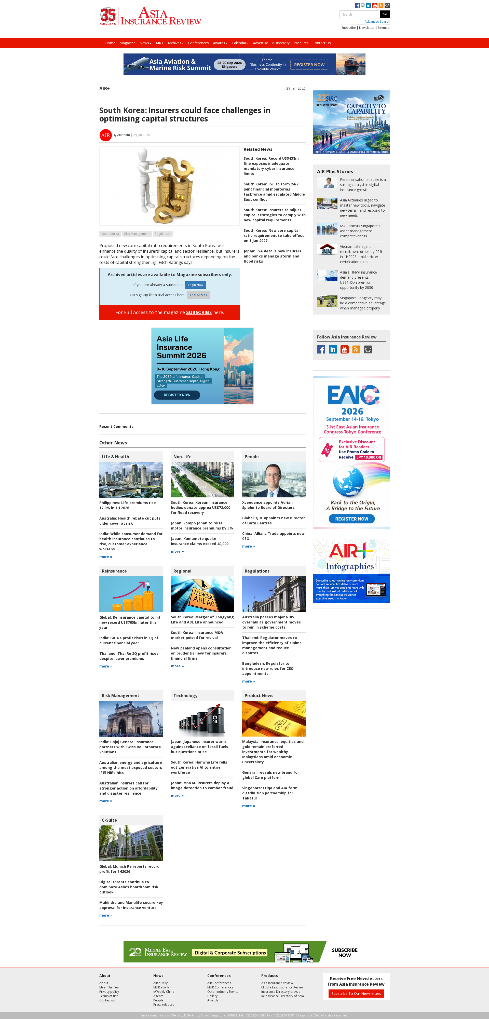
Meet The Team (110, 987)
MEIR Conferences (220, 987)
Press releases (163, 1004)
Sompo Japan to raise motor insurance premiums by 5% (202, 526)
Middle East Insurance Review (282, 987)
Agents (158, 996)
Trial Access (198, 295)
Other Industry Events (222, 991)
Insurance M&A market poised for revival (197, 635)
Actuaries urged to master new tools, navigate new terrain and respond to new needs (362, 208)
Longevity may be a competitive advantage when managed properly (363, 302)
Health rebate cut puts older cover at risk (129, 521)
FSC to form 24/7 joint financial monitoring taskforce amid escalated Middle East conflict (274, 192)
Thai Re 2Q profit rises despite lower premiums (128, 656)
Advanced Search (377, 21)
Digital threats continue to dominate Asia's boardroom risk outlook (128, 886)
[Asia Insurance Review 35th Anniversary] (150, 15)
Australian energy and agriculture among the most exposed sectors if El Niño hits (130, 767)
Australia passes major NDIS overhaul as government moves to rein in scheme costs (271, 622)
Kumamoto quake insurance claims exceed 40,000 (199, 541)
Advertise (260, 42)
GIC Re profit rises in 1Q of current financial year (128, 640)
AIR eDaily (160, 983)
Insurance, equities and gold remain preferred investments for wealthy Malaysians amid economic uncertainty (273, 751)
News (144, 42)
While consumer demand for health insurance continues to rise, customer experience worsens (130, 541)
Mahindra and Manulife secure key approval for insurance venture (131, 905)
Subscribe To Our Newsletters (356, 993)
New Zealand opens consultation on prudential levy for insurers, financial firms (201, 653)
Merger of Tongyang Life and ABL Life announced (202, 619)
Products (301, 42)
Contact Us (322, 42)
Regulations (257, 571)
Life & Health (115, 456)
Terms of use (108, 996)
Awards (219, 42)
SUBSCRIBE (199, 312)
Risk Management (137, 234)
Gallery (212, 996)
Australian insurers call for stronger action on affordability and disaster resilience (128, 788)
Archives (174, 42)
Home (110, 42)
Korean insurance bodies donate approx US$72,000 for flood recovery (200, 507)
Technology (185, 695)
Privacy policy (109, 991)
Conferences (198, 42)
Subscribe (349, 27)
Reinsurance (114, 571)
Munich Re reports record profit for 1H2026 (129, 869)
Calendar (239, 42)
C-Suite (109, 820)
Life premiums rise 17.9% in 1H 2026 (127, 505)
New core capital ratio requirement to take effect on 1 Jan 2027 (274, 235)
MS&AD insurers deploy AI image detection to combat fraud (202, 785)
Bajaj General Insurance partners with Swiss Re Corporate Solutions (130, 746)
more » (105, 556)
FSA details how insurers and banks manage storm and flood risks (272, 256)
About (103, 983)
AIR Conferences (219, 983)
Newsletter (367, 27)
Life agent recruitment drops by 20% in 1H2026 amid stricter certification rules (361, 254)
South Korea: (123, 110)
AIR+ (160, 42)
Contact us (107, 1000)
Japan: (249, 251)
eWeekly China (163, 991)
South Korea (110, 234)
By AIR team (121, 135)
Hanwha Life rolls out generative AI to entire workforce (199, 767)
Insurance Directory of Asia (280, 991)
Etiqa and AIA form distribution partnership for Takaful (269, 792)
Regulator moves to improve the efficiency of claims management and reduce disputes (272, 645)
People (252, 456)
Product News (259, 695)
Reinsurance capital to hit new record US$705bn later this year (129, 622)
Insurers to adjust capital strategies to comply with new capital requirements (275, 214)
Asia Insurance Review (277, 983)
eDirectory (281, 42)
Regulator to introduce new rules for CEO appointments (268, 668)
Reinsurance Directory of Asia (282, 996)
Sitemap (384, 27)
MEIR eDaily (161, 987)
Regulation (162, 234)
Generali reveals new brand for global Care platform (270, 775)
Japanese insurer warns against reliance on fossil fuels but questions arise (199, 746)
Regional (182, 571)
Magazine (127, 42)
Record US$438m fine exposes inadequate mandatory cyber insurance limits (271, 166)
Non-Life (182, 456)
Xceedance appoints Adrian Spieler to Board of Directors (268, 505)
